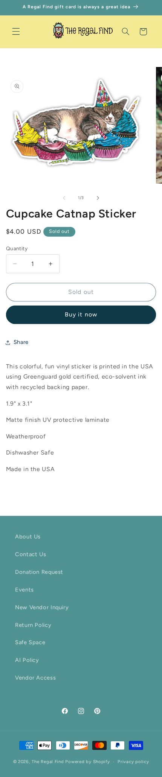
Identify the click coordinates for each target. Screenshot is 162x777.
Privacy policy (133, 761)
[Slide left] (64, 198)
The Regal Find (48, 761)
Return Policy (33, 625)
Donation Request (39, 572)
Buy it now (81, 314)
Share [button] (21, 342)
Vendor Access (35, 677)
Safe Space (30, 642)
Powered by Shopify (87, 761)
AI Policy (27, 660)
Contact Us (30, 554)
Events (24, 589)
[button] (15, 31)
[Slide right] (98, 198)
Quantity (17, 248)
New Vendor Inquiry (42, 607)
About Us (28, 536)
